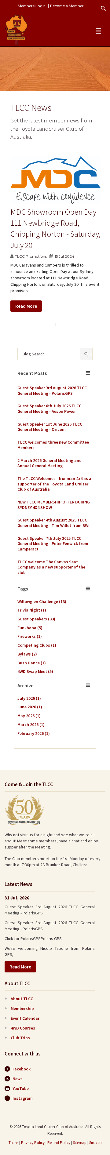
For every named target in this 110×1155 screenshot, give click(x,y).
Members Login (32, 6)
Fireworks (29, 636)
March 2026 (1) (31, 724)
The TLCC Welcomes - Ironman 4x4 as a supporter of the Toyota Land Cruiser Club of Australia (54, 484)
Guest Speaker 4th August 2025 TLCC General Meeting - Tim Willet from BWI (53, 523)
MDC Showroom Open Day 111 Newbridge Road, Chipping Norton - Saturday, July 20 (55, 228)
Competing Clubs (36, 645)
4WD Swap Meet (35, 671)
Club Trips (20, 1038)
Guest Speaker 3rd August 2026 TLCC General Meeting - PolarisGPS (52, 390)
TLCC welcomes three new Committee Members (53, 445)
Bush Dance (31, 663)
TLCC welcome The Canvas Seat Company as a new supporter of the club (51, 567)
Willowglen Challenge (41, 601)
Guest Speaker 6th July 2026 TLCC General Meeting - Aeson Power (49, 408)
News (18, 1078)
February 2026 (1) (33, 733)
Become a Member (66, 6)
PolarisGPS (30, 938)
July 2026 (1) (29, 698)
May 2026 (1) (29, 715)
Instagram (23, 1098)
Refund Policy (58, 1142)
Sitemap (79, 1142)
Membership (22, 1008)
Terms (13, 1142)
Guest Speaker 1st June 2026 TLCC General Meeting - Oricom (49, 427)
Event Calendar (25, 1018)
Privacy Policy (33, 1142)
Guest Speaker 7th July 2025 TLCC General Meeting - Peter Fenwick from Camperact (52, 544)
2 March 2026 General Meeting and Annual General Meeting (49, 463)
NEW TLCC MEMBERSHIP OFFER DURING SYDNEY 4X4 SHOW (53, 504)
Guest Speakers (36, 619)
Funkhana (29, 627)
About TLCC (22, 998)
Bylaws (27, 654)
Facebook (22, 1069)
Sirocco (95, 1142)
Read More (26, 306)
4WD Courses (23, 1028)
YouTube (21, 1088)
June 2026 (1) (29, 707)
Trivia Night (31, 610)
